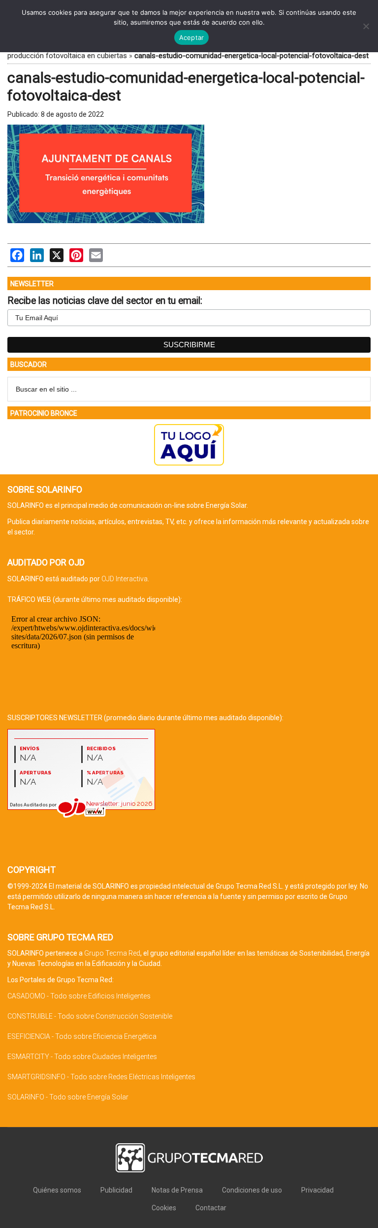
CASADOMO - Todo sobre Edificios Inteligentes (79, 996)
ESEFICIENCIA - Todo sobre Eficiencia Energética (82, 1036)
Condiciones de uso (252, 1190)
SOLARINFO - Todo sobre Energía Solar (67, 1097)
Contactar (210, 1208)
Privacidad (317, 1190)
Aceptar (191, 37)
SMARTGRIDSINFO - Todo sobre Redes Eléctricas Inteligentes (101, 1077)
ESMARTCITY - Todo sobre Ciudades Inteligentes (82, 1057)
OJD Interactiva (124, 579)
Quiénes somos (57, 1190)
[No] (366, 26)
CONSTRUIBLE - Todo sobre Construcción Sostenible (89, 1016)
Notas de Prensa (177, 1190)
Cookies (164, 1208)
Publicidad (116, 1190)
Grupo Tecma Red (112, 953)
